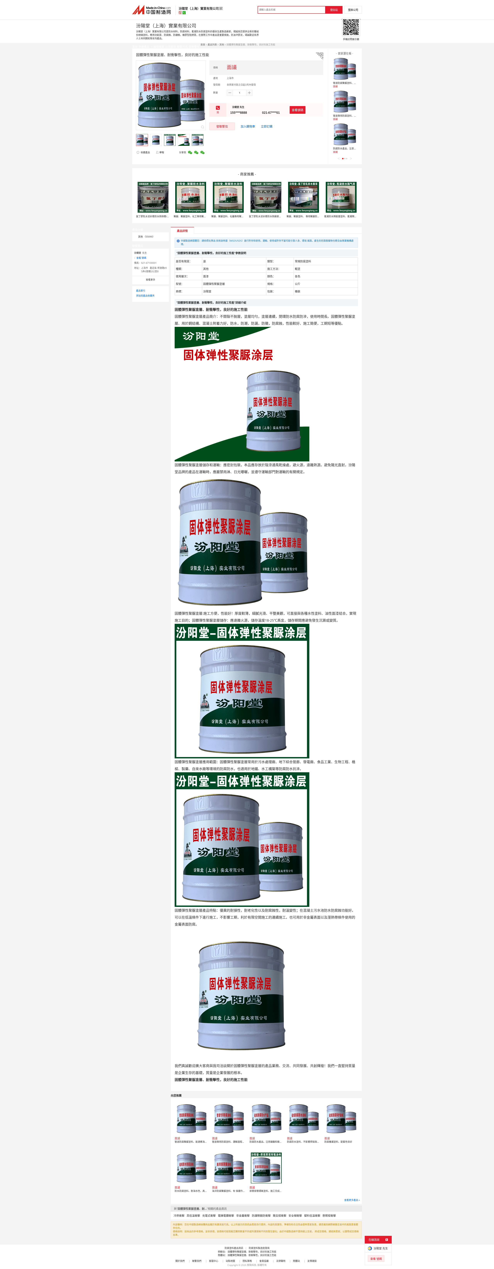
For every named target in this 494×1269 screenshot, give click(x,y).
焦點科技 (251, 1265)
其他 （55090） (146, 236)
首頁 (202, 44)
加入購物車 (248, 126)
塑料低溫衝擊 (312, 1215)
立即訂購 (266, 126)
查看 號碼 (141, 258)
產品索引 (140, 290)
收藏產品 (145, 152)
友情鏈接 (312, 1261)
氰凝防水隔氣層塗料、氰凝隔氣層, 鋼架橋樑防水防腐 (351, 216)
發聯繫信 (222, 126)
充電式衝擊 (209, 1215)
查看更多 (150, 279)
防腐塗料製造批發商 (259, 1248)
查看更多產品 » (352, 1200)
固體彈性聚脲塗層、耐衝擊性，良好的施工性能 (252, 1251)
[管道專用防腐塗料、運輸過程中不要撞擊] (344, 101)
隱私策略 (247, 1261)
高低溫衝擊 (193, 1215)
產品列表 (212, 44)
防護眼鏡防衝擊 (261, 1215)
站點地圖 (230, 1261)
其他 (221, 44)
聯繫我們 (196, 1261)
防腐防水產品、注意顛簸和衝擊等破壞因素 (355, 148)
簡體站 (296, 1261)
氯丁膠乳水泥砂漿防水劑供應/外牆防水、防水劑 (160, 216)
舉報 (161, 152)
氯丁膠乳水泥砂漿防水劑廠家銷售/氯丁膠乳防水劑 (275, 216)
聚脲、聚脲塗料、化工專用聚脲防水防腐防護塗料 (199, 216)
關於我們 (180, 1261)
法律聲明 (280, 1261)
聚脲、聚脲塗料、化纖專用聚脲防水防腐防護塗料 (236, 216)
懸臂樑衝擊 (329, 1215)
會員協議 (264, 1261)
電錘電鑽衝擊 (226, 1215)
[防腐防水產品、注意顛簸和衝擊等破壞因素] (344, 134)
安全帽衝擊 (295, 1215)
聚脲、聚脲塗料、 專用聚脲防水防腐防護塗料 (310, 216)
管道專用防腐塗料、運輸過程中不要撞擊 (354, 115)
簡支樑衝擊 (279, 1215)
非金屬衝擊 (243, 1215)
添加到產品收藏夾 (145, 295)
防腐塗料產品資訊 (234, 1248)
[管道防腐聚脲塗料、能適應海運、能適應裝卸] (344, 68)
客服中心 (213, 1261)
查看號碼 (297, 110)
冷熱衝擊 (179, 1215)
